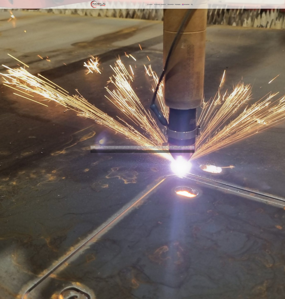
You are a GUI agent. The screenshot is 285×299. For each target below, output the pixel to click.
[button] (192, 4)
